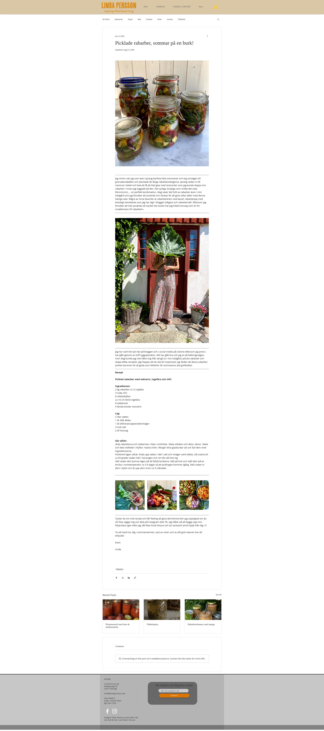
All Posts (106, 19)
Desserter (119, 19)
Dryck (130, 19)
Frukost (149, 19)
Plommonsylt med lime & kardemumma (117, 625)
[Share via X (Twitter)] (122, 577)
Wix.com (142, 728)
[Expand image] (130, 495)
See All (218, 594)
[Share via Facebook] (116, 577)
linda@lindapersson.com (114, 693)
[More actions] (207, 36)
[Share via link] (135, 577)
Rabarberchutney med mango (201, 624)
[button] (182, 7)
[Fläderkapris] (162, 609)
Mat (139, 19)
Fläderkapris (152, 624)
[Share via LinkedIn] (129, 577)
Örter (159, 19)
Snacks (170, 19)
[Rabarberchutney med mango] (203, 609)
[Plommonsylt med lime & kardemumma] (121, 609)
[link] (216, 7)
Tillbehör (181, 19)
